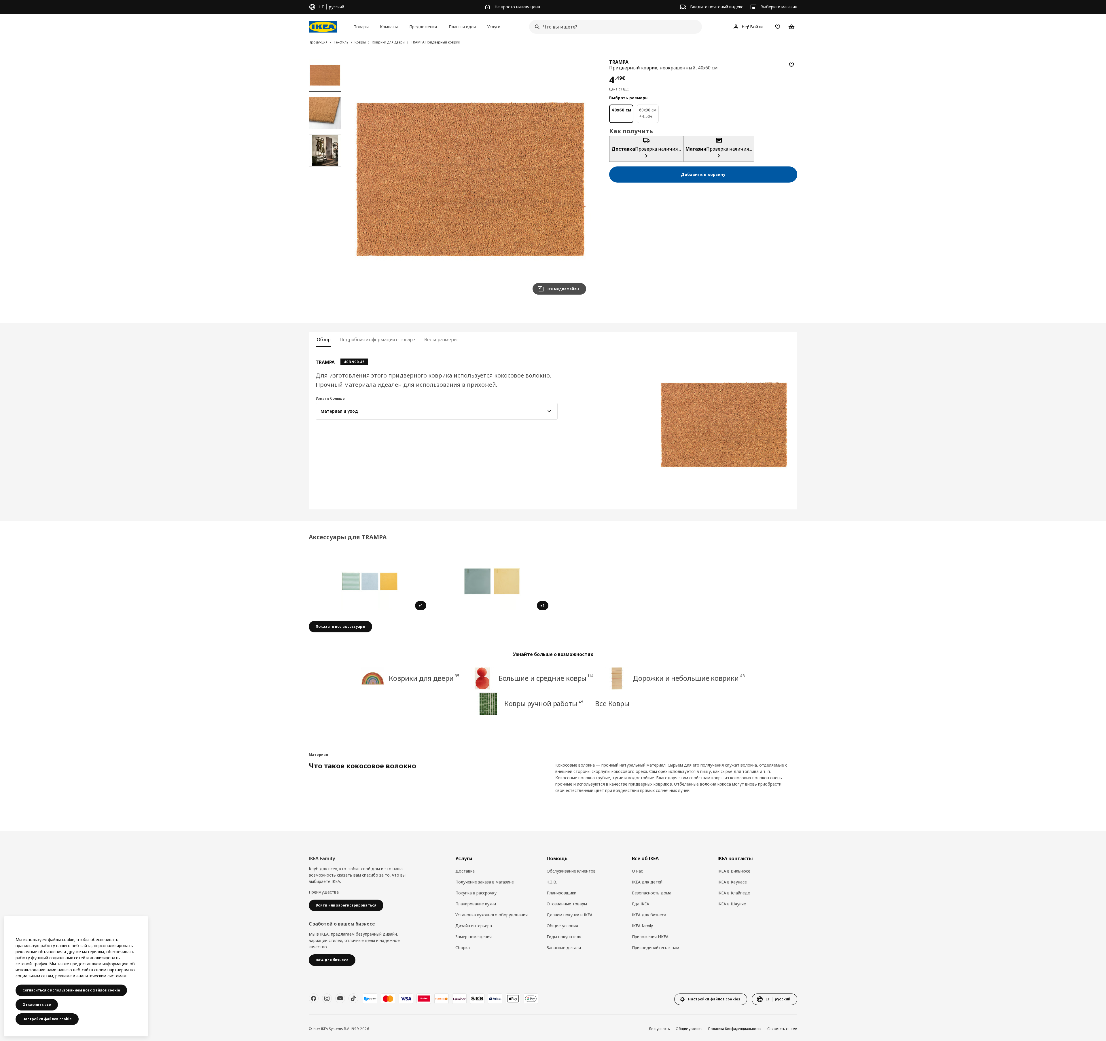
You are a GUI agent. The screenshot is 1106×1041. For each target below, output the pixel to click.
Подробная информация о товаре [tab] (377, 339)
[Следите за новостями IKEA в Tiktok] (353, 998)
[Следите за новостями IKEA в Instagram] (327, 998)
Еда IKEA (640, 904)
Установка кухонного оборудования (491, 914)
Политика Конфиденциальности (735, 1028)
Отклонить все (36, 1004)
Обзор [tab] (323, 339)
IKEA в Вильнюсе (733, 871)
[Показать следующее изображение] (579, 179)
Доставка (465, 871)
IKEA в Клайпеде (733, 893)
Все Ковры (612, 703)
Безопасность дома (651, 893)
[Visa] (406, 998)
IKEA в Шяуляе (731, 904)
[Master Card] (388, 998)
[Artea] (495, 998)
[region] (471, 179)
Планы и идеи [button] (462, 26)
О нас (637, 871)
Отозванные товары (567, 904)
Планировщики (561, 893)
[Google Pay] (531, 998)
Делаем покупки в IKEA (569, 914)
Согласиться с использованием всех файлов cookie (71, 990)
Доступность (659, 1028)
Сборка (462, 947)
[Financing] (370, 998)
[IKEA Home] (323, 27)
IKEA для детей (647, 882)
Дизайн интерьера (473, 925)
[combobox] (613, 27)
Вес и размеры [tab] (441, 339)
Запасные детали (564, 947)
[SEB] (477, 998)
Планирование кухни (475, 904)
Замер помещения (473, 936)
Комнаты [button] (389, 26)
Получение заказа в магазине (484, 882)
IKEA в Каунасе (732, 882)
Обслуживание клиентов (571, 871)
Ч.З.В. (552, 882)
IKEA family (642, 925)
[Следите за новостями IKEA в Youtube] (340, 998)
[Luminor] (459, 998)
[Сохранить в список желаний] (791, 65)
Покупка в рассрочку (476, 893)
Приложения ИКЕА (650, 936)
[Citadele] (423, 998)
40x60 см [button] (708, 68)
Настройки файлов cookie (47, 1019)
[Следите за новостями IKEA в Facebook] (314, 998)
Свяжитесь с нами (782, 1028)
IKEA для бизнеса (649, 914)
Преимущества (324, 892)
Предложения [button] (423, 26)
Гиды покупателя (564, 936)
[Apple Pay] (513, 998)
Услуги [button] (493, 26)
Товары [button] (361, 26)
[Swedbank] (441, 998)
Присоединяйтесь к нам (655, 947)
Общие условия (562, 925)
